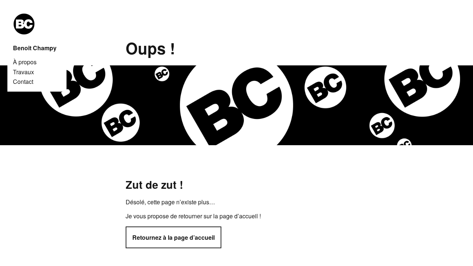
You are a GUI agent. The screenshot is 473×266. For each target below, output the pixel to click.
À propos (25, 62)
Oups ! (150, 48)
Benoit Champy (35, 48)
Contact (23, 82)
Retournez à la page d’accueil (173, 237)
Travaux (23, 72)
